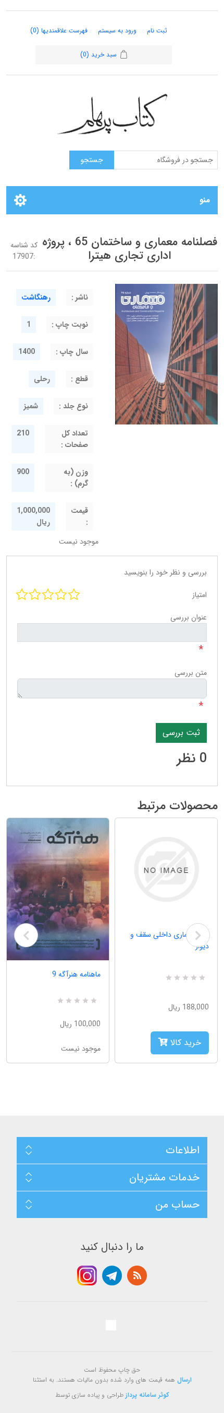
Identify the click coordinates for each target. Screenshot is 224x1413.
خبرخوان (137, 1275)
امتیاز (199, 595)
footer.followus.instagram (87, 1275)
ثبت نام (157, 31)
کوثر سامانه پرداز (147, 1395)
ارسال (184, 1380)
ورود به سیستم (117, 31)
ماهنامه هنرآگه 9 (76, 974)
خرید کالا (184, 1042)
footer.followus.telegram (112, 1275)
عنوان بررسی (188, 617)
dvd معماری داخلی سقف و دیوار (169, 940)
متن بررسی (191, 673)
